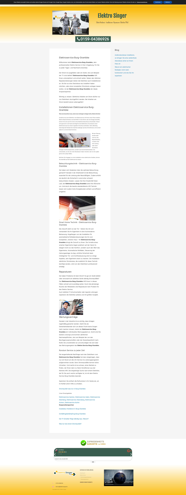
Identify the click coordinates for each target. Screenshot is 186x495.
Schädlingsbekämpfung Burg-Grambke (72, 414)
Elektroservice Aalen (82, 397)
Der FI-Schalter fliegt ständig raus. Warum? (73, 419)
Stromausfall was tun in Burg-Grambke (72, 389)
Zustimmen (157, 2)
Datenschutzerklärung (142, 2)
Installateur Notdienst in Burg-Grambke (72, 409)
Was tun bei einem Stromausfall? (70, 424)
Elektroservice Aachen (66, 397)
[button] (55, 454)
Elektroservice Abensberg (75, 400)
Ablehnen (167, 2)
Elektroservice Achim (72, 402)
